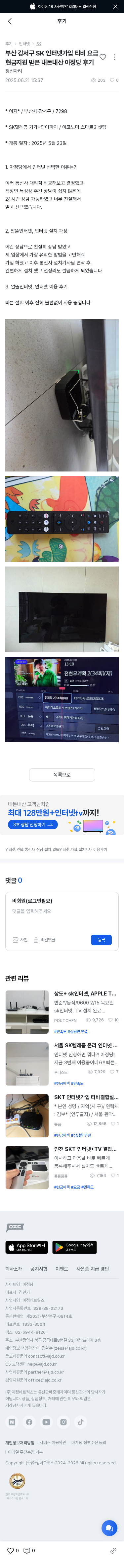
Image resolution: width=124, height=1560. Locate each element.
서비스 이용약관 (53, 1442)
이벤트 (62, 1269)
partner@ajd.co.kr (46, 1372)
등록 (101, 939)
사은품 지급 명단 (92, 1269)
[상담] (109, 1528)
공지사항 (39, 1269)
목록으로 (62, 775)
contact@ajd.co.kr (46, 1356)
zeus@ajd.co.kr (70, 1348)
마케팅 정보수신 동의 (88, 1442)
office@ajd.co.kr (45, 1380)
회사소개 (13, 1269)
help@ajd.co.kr (42, 1364)
